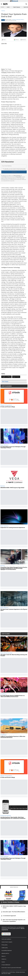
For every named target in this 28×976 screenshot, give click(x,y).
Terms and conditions (6, 939)
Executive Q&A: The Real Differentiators (14, 911)
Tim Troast (9, 19)
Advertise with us (5, 953)
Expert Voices (16, 377)
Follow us (17, 39)
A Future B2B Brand (6, 964)
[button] (1, 4)
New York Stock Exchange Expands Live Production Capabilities (14, 920)
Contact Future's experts (7, 942)
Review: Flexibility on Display (11, 902)
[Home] (14, 1)
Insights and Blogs (6, 377)
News (3, 20)
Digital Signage (16, 7)
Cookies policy (5, 947)
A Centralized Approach (9, 915)
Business (3, 10)
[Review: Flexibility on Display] (14, 896)
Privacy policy (4, 944)
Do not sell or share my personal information (11, 967)
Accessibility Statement (7, 950)
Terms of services (16, 175)
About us (3, 956)
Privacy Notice (18, 176)
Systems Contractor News (17, 19)
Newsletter (24, 39)
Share (4, 39)
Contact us (4, 959)
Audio (8, 7)
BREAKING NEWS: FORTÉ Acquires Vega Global (14, 906)
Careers (3, 962)
